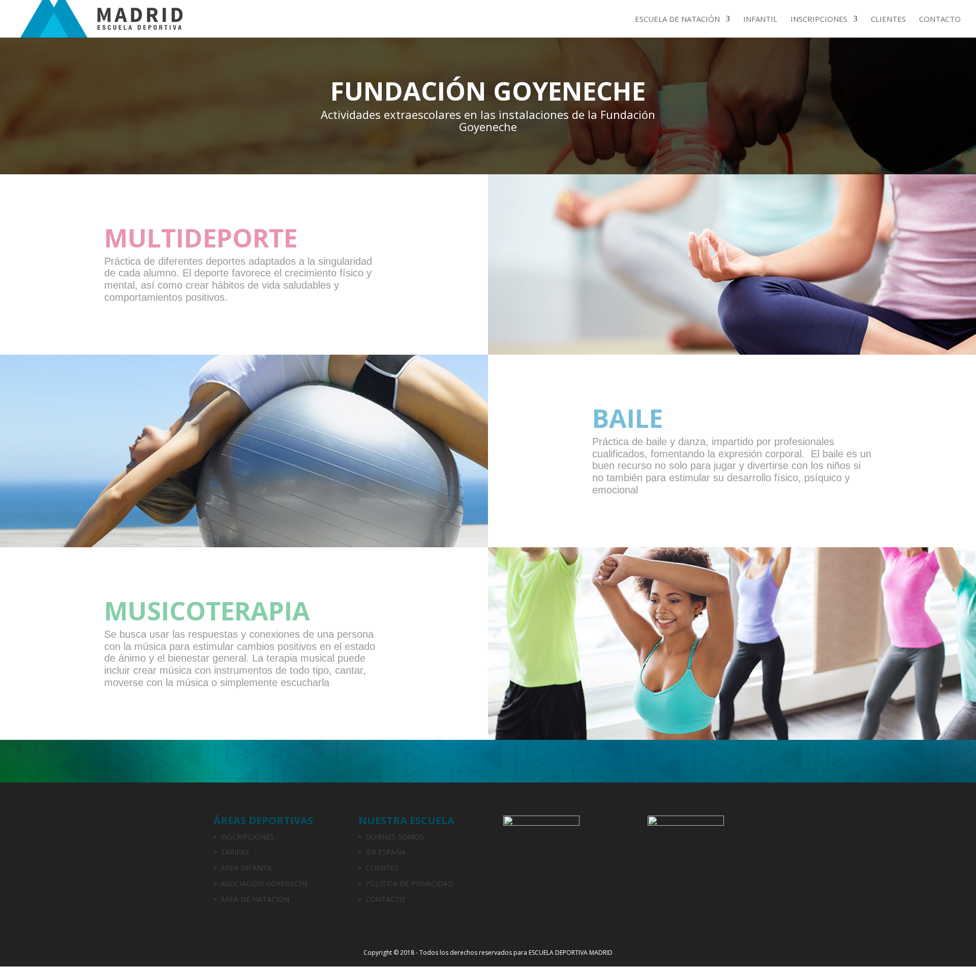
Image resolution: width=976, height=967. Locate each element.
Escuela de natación (677, 19)
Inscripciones (818, 19)
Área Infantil (247, 867)
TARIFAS (235, 852)
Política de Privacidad (409, 883)
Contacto (940, 19)
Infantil (760, 19)
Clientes (888, 19)
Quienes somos (394, 836)
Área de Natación (255, 899)
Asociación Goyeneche (264, 883)
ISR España (385, 852)
